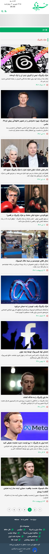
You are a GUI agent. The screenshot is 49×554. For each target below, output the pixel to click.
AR (14, 6)
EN (11, 6)
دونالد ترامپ (12, 533)
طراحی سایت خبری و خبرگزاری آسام (21, 550)
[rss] (5, 11)
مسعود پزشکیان (29, 540)
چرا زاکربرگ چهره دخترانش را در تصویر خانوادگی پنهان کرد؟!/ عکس (25, 122)
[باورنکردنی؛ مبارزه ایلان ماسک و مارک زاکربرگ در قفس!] (24, 199)
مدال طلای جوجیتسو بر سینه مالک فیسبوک (32, 260)
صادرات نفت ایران (14, 536)
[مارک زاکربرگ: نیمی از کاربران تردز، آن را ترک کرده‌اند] (24, 59)
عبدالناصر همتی (32, 536)
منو (44, 29)
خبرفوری (17, 544)
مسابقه (16, 519)
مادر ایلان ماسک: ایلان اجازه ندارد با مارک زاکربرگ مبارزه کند (26, 169)
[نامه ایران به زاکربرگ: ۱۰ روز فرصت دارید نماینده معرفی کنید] (24, 426)
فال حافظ (7, 529)
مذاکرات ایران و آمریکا (30, 533)
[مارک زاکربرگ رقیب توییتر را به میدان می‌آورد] (24, 290)
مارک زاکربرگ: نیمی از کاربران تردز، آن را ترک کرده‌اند (28, 75)
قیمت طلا (14, 540)
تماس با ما (25, 519)
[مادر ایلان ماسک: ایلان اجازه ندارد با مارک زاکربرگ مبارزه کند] (24, 153)
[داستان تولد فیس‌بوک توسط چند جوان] (24, 335)
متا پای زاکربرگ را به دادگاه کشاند (35, 397)
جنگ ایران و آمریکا (35, 529)
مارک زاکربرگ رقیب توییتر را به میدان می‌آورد (31, 306)
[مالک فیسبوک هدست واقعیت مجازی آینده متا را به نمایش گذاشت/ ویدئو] (24, 472)
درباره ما (34, 519)
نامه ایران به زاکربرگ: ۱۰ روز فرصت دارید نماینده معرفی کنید (25, 442)
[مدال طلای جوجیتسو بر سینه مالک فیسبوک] (24, 244)
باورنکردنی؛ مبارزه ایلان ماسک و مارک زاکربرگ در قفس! (27, 215)
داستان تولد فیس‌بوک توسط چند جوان (33, 351)
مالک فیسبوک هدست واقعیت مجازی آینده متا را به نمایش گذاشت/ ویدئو (26, 490)
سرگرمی (19, 529)
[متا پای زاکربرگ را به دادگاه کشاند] (24, 381)
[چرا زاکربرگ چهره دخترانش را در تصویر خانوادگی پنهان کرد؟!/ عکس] (24, 104)
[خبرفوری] (36, 6)
